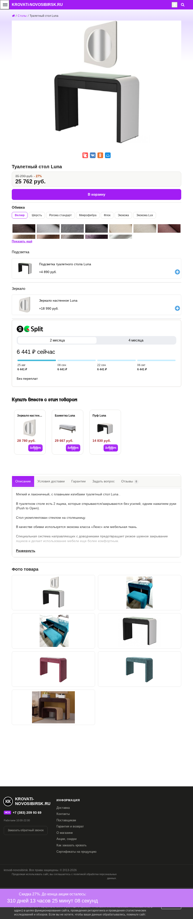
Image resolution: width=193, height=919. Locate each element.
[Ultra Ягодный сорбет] (169, 228)
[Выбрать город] (174, 5)
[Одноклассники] (100, 155)
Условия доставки (51, 481)
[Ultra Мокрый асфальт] (96, 228)
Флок (107, 215)
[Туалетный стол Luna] (139, 592)
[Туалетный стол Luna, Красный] (53, 669)
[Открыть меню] (4, 4)
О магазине (64, 833)
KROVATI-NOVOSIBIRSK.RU (37, 5)
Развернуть (25, 550)
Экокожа (123, 215)
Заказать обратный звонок (26, 830)
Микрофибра (87, 215)
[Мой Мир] (108, 155)
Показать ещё (22, 241)
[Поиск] (183, 5)
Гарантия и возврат (70, 826)
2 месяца (57, 340)
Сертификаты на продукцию (76, 851)
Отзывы (129, 481)
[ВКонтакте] (93, 155)
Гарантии (78, 481)
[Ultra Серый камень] (48, 228)
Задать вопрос (103, 481)
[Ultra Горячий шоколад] (23, 228)
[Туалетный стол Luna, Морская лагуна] (139, 669)
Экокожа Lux (144, 215)
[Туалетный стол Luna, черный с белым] (139, 631)
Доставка (63, 807)
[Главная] (13, 15)
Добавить (35, 448)
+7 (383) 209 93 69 (27, 812)
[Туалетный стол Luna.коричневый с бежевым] (53, 707)
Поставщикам (66, 820)
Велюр (19, 215)
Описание (23, 481)
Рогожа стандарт (60, 215)
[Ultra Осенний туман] (72, 228)
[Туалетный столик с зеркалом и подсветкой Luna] (53, 592)
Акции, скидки (66, 839)
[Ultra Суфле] (120, 228)
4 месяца (136, 340)
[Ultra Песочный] (144, 228)
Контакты (63, 814)
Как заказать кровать (71, 845)
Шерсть (37, 215)
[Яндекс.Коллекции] (85, 155)
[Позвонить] (170, 4)
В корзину (96, 194)
